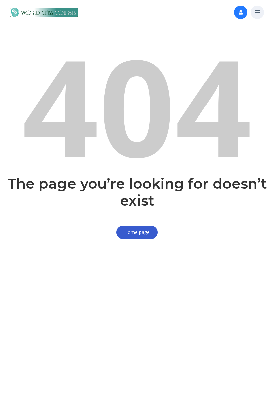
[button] (257, 13)
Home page (137, 232)
